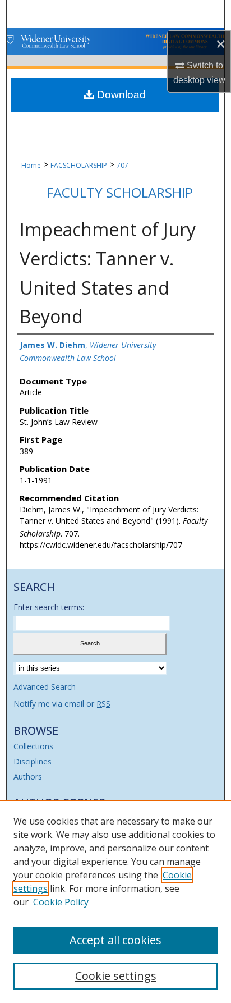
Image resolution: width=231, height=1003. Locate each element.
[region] (115, 901)
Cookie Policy (61, 902)
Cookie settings (115, 975)
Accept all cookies (115, 939)
